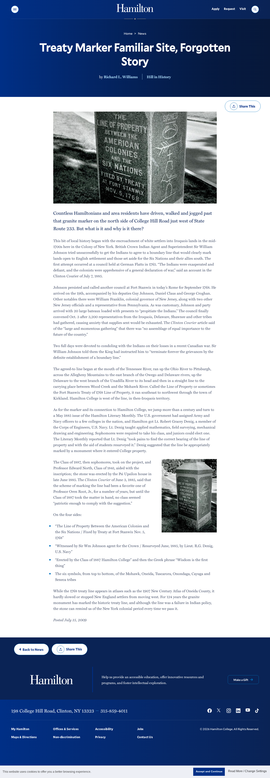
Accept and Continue (209, 771)
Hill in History (159, 76)
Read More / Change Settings (247, 771)
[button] (14, 9)
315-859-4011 (114, 710)
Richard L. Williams (121, 76)
